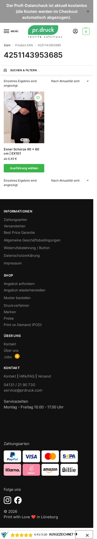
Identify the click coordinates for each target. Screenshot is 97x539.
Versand (44, 376)
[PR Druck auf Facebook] (18, 500)
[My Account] (75, 31)
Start (7, 45)
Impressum (13, 263)
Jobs (8, 357)
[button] (85, 31)
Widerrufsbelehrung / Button (27, 248)
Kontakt (10, 344)
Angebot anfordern (19, 283)
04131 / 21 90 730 (19, 384)
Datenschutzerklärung (22, 255)
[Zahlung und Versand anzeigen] (47, 463)
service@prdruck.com (23, 390)
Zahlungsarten (15, 219)
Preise (9, 318)
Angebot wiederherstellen (24, 290)
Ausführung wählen (24, 168)
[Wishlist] (38, 97)
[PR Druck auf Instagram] (7, 500)
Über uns (11, 350)
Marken (10, 312)
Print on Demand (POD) (23, 325)
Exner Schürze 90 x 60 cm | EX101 (21, 151)
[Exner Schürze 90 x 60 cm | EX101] (24, 117)
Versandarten (14, 226)
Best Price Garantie (19, 232)
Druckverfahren (16, 305)
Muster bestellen (17, 298)
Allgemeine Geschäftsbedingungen (32, 240)
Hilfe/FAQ (27, 376)
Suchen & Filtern (23, 70)
